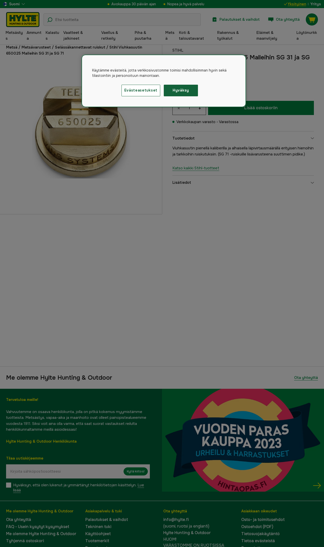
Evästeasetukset (141, 90)
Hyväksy (181, 90)
